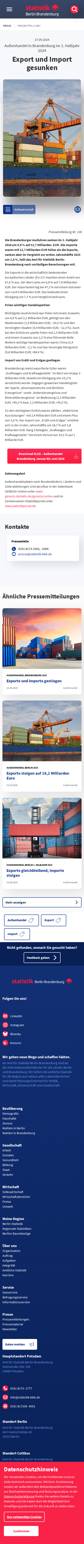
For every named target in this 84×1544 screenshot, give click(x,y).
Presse (7, 25)
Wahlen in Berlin (13, 1128)
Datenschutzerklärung (19, 1496)
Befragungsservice (15, 1297)
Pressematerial (12, 1324)
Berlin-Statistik (12, 1224)
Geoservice (10, 1292)
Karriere (8, 1275)
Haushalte (9, 1118)
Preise (6, 1202)
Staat (6, 1170)
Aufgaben (9, 1260)
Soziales (8, 1155)
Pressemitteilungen (29, 25)
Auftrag (7, 1256)
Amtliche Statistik (14, 1270)
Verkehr (7, 1175)
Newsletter (9, 1329)
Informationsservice (16, 1302)
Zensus (7, 1123)
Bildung (7, 1165)
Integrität (8, 1265)
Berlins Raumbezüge (16, 1233)
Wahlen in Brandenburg (18, 1133)
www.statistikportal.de (20, 506)
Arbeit (6, 1150)
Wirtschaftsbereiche (16, 1197)
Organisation (11, 1251)
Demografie (10, 1113)
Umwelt (7, 1206)
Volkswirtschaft (12, 1192)
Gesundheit (10, 1160)
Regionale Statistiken (16, 1229)
